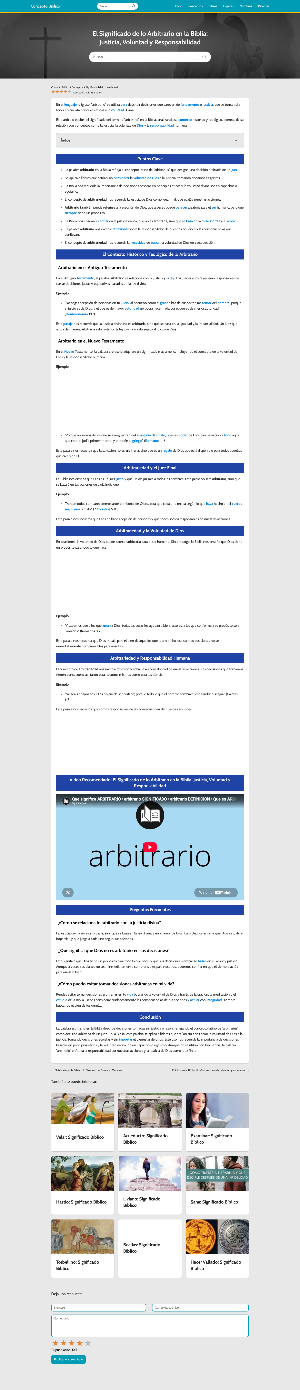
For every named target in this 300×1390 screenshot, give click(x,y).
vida (130, 994)
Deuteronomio (77, 314)
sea (67, 509)
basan (202, 961)
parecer (181, 207)
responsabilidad (162, 125)
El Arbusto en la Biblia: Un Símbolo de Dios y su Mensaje (88, 1070)
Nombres (246, 6)
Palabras (263, 6)
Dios (140, 125)
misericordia (211, 221)
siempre (71, 213)
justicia (208, 104)
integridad (214, 1000)
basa (189, 221)
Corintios (103, 509)
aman (106, 625)
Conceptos (195, 6)
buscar (156, 242)
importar (125, 1039)
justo (120, 479)
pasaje (68, 324)
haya (209, 504)
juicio (125, 303)
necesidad (138, 242)
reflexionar (120, 229)
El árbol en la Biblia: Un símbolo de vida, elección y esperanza (209, 1070)
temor (206, 303)
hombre (224, 303)
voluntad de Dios (146, 178)
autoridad (132, 308)
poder (183, 435)
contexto (185, 120)
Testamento (85, 278)
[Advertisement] (150, 402)
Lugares (228, 6)
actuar (194, 1000)
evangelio (144, 435)
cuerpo (237, 504)
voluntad (117, 110)
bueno (75, 509)
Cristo (160, 435)
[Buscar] (203, 56)
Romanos (152, 441)
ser (214, 207)
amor (231, 221)
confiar (103, 221)
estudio (61, 1000)
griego (137, 441)
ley (172, 278)
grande (165, 303)
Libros (213, 6)
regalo (167, 450)
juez (234, 170)
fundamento (190, 104)
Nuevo (69, 351)
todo (227, 435)
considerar (121, 178)
